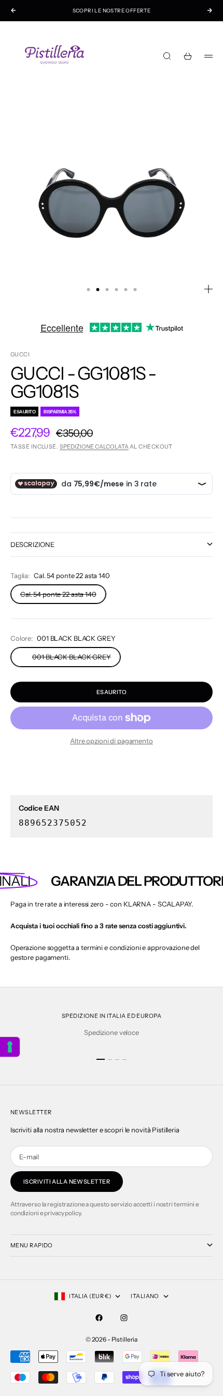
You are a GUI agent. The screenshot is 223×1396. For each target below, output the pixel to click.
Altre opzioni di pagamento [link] (111, 741)
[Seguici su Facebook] (99, 1318)
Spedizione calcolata (94, 446)
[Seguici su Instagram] (124, 1318)
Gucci (20, 354)
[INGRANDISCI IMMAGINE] (208, 289)
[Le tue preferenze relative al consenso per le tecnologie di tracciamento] (10, 1047)
